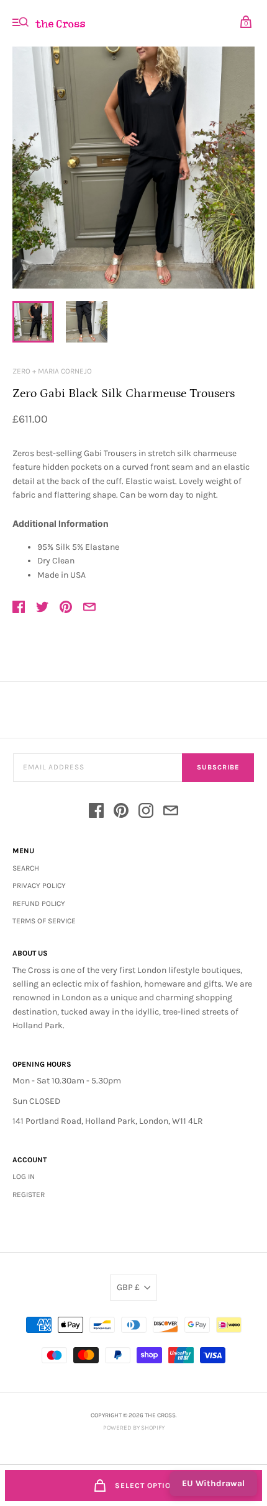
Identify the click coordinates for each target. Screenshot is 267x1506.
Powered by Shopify (134, 1428)
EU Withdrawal (213, 1483)
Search (25, 868)
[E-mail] (170, 812)
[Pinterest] (121, 812)
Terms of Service (44, 921)
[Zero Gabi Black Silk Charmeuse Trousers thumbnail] (33, 322)
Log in (23, 1176)
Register (28, 1194)
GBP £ (128, 1287)
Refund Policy (38, 903)
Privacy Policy (39, 885)
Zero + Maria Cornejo (52, 371)
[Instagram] (145, 812)
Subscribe (218, 767)
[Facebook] (96, 812)
